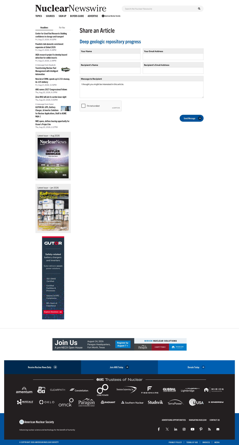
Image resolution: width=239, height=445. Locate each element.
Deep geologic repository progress (110, 41)
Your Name (86, 51)
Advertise (93, 15)
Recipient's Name (89, 64)
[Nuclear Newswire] (209, 429)
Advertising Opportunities (174, 420)
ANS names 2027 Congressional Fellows (51, 89)
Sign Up (62, 15)
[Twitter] (167, 429)
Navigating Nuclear (197, 420)
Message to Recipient (91, 78)
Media (217, 442)
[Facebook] (159, 429)
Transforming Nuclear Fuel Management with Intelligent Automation (46, 70)
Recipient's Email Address (156, 64)
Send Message (189, 118)
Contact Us (215, 420)
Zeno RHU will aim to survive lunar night (50, 96)
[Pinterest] (201, 429)
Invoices (206, 442)
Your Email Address (153, 51)
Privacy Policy (175, 442)
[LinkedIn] (175, 429)
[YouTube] (192, 429)
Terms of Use (192, 442)
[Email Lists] (218, 429)
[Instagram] (184, 429)
